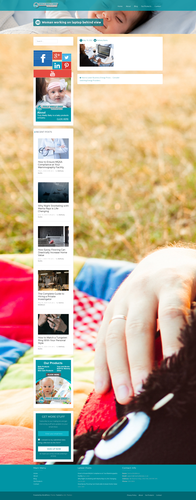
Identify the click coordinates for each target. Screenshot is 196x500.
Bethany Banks (102, 40)
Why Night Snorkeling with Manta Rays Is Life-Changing (53, 208)
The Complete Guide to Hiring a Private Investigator (51, 296)
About (128, 6)
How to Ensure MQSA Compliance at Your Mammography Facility (51, 165)
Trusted (58, 495)
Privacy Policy (131, 495)
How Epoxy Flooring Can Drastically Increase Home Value (52, 252)
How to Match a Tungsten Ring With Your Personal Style (52, 340)
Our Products (146, 6)
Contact (158, 6)
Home (120, 6)
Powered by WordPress (41, 495)
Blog (136, 6)
